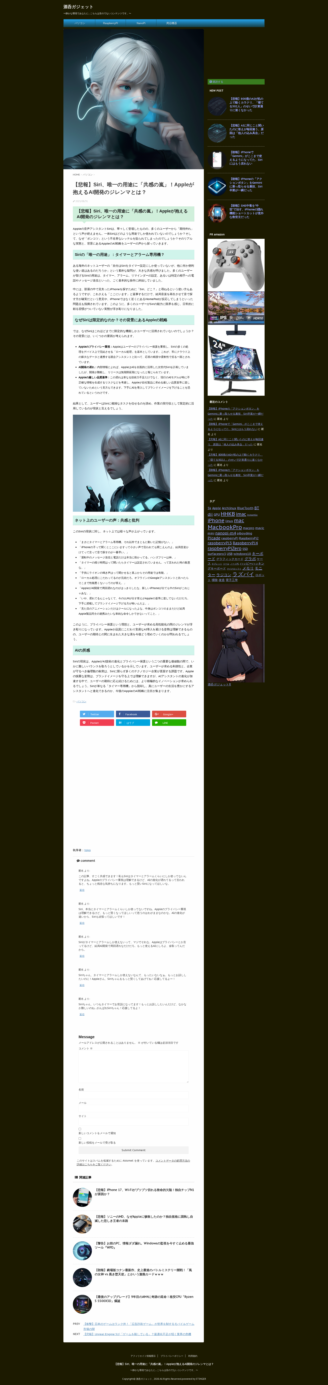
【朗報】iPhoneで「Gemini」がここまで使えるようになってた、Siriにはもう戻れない (245, 157)
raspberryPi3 (220, 543)
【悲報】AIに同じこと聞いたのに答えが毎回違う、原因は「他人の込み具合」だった (246, 131)
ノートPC (234, 563)
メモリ (248, 568)
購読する (217, 81)
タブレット (217, 563)
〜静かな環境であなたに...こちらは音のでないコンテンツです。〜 (164, 1370)
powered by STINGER (194, 1378)
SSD (245, 549)
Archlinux (229, 508)
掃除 (215, 580)
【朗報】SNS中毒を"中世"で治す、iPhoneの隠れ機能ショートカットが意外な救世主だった (246, 211)
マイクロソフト (234, 568)
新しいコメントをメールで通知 (97, 1133)
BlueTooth (245, 508)
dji (210, 514)
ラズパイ (243, 574)
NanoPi (141, 23)
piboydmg (244, 533)
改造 (222, 580)
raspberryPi (229, 538)
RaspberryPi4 (245, 543)
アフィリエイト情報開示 (143, 1355)
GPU (217, 514)
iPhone (216, 520)
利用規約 (192, 1355)
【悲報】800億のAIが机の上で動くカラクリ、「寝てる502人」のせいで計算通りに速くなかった (246, 104)
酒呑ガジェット (78, 6)
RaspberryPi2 (249, 538)
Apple (216, 508)
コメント (86, 1048)
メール (83, 1103)
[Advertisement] (105, 760)
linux (229, 521)
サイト (83, 1116)
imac (241, 514)
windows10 (242, 554)
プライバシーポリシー (172, 1355)
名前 (81, 1089)
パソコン (80, 23)
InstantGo (252, 515)
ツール (226, 563)
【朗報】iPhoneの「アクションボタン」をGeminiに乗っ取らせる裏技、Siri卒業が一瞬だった (245, 184)
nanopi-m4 (225, 533)
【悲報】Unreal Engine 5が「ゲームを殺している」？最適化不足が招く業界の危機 (137, 1334)
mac (239, 520)
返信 (82, 890)
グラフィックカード (230, 559)
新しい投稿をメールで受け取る (97, 1142)
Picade (214, 538)
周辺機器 (171, 23)
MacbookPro (225, 527)
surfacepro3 (217, 554)
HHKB (228, 513)
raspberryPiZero (224, 548)
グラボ (250, 558)
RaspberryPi (110, 23)
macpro (248, 528)
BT (256, 507)
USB (230, 554)
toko (87, 850)
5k (209, 508)
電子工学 (232, 580)
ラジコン (223, 574)
